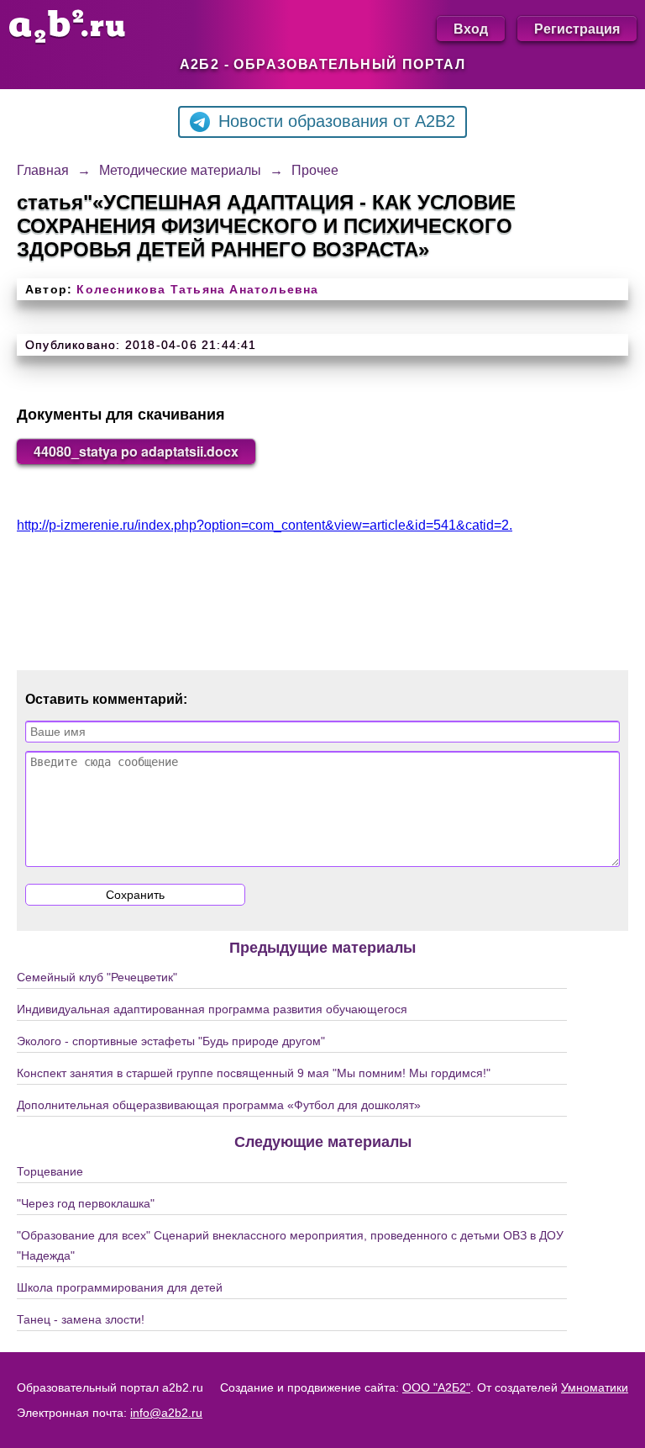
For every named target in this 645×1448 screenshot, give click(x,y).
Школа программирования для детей (120, 1287)
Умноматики (594, 1387)
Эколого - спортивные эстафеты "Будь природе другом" (171, 1041)
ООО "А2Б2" (436, 1387)
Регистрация (577, 28)
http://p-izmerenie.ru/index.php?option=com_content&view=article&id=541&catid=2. (264, 525)
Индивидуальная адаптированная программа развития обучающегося (212, 1009)
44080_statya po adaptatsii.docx (136, 451)
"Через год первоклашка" (86, 1203)
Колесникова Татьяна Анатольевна (197, 289)
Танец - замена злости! (80, 1319)
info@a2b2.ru (166, 1412)
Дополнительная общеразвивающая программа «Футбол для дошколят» (219, 1105)
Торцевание (50, 1171)
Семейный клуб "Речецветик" (97, 977)
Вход (471, 28)
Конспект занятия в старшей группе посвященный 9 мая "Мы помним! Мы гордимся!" (253, 1073)
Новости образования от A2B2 (336, 121)
